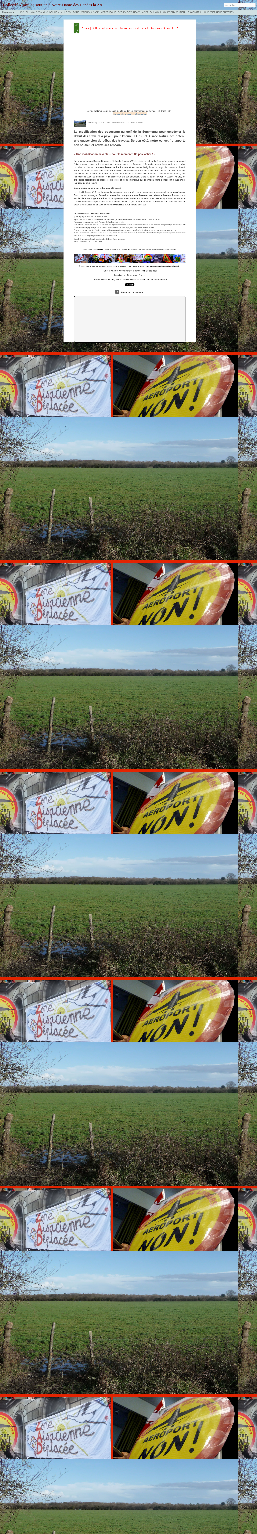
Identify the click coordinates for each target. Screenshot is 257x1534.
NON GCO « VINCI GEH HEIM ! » (46, 12)
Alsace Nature (107, 279)
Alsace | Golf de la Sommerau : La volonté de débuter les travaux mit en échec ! (129, 28)
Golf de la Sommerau (157, 279)
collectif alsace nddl (147, 270)
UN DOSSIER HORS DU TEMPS (218, 12)
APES (118, 279)
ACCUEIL (24, 12)
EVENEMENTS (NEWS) (129, 12)
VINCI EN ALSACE (90, 12)
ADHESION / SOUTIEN (174, 12)
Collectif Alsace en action (133, 279)
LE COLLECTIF (71, 12)
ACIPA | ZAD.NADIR (151, 12)
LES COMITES (194, 12)
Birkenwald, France (136, 275)
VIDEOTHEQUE (108, 12)
